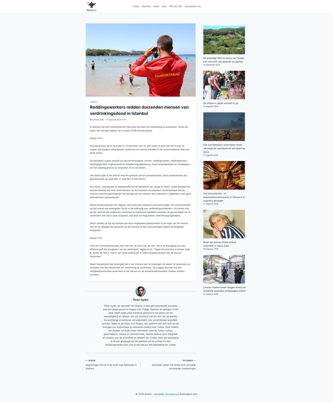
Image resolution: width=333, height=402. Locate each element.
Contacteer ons (193, 6)
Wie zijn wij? (175, 6)
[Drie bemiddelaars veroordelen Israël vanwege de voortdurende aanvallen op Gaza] (225, 126)
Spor (164, 6)
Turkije (135, 6)
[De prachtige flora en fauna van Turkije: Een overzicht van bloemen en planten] (225, 40)
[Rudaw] (91, 6)
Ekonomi (146, 6)
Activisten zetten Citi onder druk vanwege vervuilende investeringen (174, 364)
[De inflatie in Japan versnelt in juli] (225, 85)
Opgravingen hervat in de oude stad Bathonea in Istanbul (111, 364)
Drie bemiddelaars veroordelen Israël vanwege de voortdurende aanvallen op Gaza (224, 148)
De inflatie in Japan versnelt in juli (220, 103)
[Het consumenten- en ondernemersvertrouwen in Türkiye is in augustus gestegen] (225, 175)
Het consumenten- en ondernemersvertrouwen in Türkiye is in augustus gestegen (224, 197)
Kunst (156, 6)
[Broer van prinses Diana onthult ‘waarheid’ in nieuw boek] (225, 224)
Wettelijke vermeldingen (166, 394)
